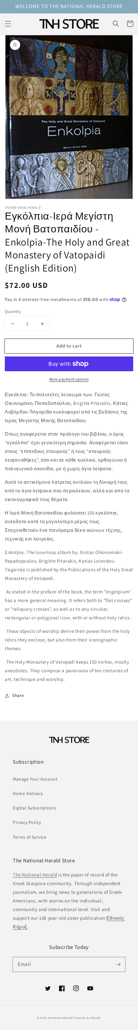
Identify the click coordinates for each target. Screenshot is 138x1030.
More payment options (69, 379)
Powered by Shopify (87, 1017)
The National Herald (35, 875)
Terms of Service (30, 837)
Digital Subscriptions (34, 808)
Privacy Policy (27, 822)
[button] (8, 24)
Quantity (13, 311)
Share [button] (18, 695)
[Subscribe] (118, 964)
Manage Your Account (35, 779)
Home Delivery (28, 793)
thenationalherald (60, 1017)
